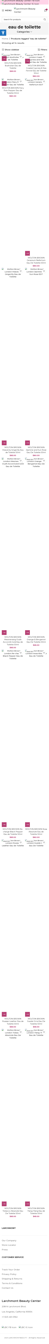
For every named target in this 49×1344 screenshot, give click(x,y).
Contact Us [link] (7, 1288)
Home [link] (5, 38)
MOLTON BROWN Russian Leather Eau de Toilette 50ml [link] (13, 1021)
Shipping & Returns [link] (12, 1279)
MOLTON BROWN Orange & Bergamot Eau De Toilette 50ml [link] (36, 639)
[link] (3, 33)
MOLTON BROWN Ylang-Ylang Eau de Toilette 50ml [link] (36, 1211)
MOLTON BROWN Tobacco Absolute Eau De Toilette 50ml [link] (13, 1211)
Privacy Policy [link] (9, 1274)
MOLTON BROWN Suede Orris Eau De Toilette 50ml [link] (36, 1021)
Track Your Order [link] (11, 1269)
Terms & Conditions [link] (12, 1283)
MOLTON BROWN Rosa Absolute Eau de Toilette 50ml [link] (36, 831)
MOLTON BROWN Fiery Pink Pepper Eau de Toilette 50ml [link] (13, 90)
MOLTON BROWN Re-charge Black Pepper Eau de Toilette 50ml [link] (13, 831)
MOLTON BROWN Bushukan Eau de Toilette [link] (13, 65)
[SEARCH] (44, 19)
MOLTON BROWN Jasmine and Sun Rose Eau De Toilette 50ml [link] (36, 450)
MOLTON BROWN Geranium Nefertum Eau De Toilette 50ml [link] (36, 260)
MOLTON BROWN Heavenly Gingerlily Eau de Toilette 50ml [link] (13, 450)
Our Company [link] (9, 1240)
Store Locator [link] (9, 1245)
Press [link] (5, 1249)
